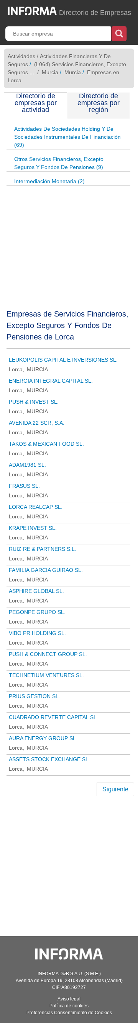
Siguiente (115, 789)
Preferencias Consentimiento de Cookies (69, 1012)
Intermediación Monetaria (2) (49, 181)
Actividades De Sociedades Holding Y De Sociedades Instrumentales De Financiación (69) (67, 137)
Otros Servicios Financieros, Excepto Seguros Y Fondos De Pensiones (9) (59, 163)
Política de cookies (69, 1005)
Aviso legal (69, 999)
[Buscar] (119, 33)
